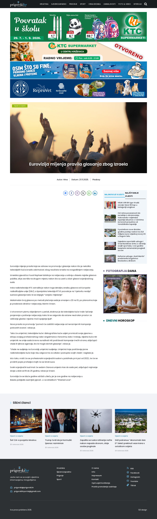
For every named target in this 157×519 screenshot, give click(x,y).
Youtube (134, 481)
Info (93, 472)
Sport (83, 4)
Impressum (97, 475)
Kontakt (95, 479)
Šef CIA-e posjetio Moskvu (23, 440)
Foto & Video (124, 4)
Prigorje (73, 4)
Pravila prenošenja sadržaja (104, 486)
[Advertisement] (54, 213)
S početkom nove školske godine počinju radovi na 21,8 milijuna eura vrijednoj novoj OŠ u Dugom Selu (131, 232)
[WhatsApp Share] (89, 193)
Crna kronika (95, 4)
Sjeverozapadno (58, 4)
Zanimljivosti (110, 4)
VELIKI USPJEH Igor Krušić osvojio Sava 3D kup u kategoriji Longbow (128, 204)
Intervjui (138, 4)
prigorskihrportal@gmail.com (27, 491)
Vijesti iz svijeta (20, 106)
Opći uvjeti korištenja (101, 483)
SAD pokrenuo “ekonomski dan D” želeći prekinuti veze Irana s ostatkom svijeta (130, 443)
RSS (132, 468)
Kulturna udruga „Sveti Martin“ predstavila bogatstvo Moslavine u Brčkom (131, 258)
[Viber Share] (77, 193)
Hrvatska (44, 4)
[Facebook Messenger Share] (65, 193)
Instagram (135, 477)
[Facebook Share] (71, 193)
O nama (95, 468)
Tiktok (133, 485)
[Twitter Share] (83, 193)
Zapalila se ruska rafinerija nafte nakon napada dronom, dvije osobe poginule (96, 443)
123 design (142, 510)
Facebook (135, 473)
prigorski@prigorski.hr (24, 487)
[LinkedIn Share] (95, 193)
